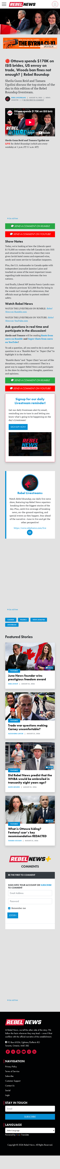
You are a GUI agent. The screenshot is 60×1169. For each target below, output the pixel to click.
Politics (23, 620)
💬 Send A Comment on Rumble (30, 226)
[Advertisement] (30, 185)
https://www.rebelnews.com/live (30, 528)
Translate (25, 1134)
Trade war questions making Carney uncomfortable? (27, 727)
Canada (10, 620)
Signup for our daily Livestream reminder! (30, 401)
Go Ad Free (13, 218)
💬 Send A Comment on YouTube (30, 234)
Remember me (18, 908)
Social (7, 1090)
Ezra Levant (13, 684)
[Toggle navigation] (4, 4)
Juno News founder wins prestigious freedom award (27, 677)
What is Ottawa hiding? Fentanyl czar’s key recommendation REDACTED (27, 832)
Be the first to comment (33, 100)
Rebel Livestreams (18, 98)
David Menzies (14, 787)
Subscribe (9, 1076)
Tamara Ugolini (14, 841)
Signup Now (18, 427)
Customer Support (12, 1080)
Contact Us (10, 1085)
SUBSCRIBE (45, 885)
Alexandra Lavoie (15, 733)
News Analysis (39, 620)
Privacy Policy (11, 1066)
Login (7, 1095)
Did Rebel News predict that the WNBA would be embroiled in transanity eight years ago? (30, 779)
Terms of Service (12, 1071)
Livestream (11, 625)
